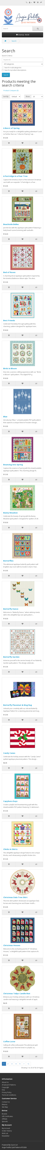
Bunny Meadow (10, 512)
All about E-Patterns (9, 1085)
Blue (5, 416)
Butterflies (8, 560)
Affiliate (4, 1119)
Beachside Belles (11, 224)
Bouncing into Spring (13, 464)
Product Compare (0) (11, 90)
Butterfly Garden (11, 657)
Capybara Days (10, 801)
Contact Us (6, 1102)
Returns (4, 1104)
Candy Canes (9, 753)
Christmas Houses (11, 945)
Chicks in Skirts (10, 849)
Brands (4, 1114)
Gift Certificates (7, 1116)
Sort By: (6, 96)
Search (14, 41)
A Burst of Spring (11, 128)
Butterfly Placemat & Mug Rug (17, 705)
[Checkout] (41, 2)
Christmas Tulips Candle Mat (16, 993)
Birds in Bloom (10, 368)
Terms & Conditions (9, 1095)
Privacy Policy (6, 1092)
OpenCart (14, 1145)
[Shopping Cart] (37, 2)
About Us (5, 1082)
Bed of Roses (9, 272)
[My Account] (30, 2)
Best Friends (9, 320)
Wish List (5, 1133)
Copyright (5, 1087)
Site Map (5, 1107)
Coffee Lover (9, 1041)
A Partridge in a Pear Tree (15, 176)
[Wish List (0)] (34, 2)
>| (28, 1064)
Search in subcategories (12, 68)
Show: (28, 96)
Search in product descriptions (15, 70)
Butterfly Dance (10, 609)
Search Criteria (7, 56)
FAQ (3, 1090)
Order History (7, 1131)
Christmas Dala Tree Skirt (15, 897)
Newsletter (6, 1136)
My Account (6, 1128)
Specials (5, 1121)
